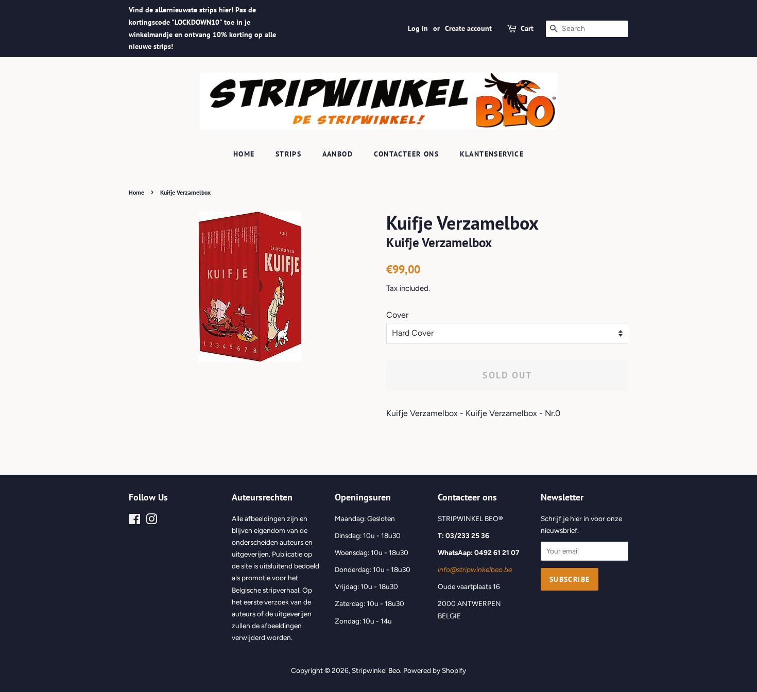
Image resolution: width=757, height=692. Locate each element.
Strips (288, 154)
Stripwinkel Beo (376, 670)
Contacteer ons (406, 154)
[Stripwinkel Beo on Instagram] (151, 521)
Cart (527, 28)
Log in (418, 28)
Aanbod (337, 154)
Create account (468, 28)
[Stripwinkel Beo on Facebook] (135, 521)
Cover (397, 315)
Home (244, 154)
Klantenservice (492, 154)
